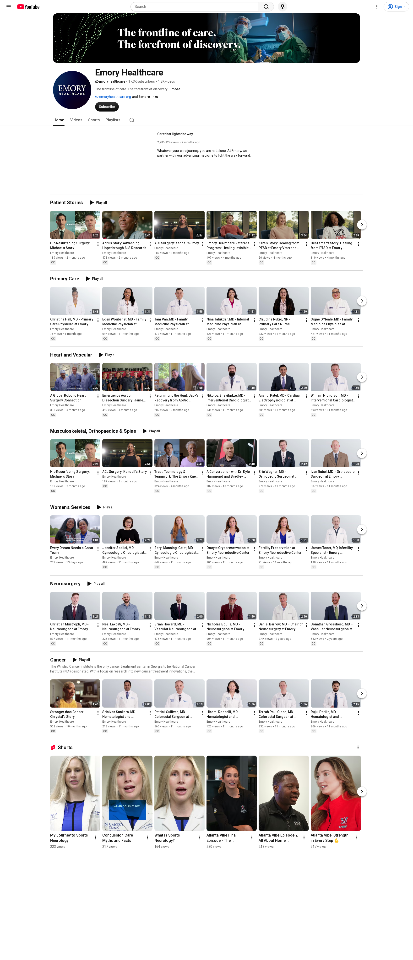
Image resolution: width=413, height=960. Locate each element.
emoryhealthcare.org (114, 97)
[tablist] (206, 120)
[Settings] (377, 7)
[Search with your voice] (282, 6)
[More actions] (98, 244)
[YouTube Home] (28, 6)
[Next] (362, 224)
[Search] (266, 6)
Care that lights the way (175, 134)
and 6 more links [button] (145, 97)
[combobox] (196, 7)
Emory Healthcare (62, 253)
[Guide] (8, 7)
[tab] (59, 120)
